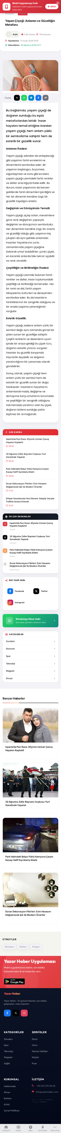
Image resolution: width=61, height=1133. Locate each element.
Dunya (9, 678)
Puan (34, 1063)
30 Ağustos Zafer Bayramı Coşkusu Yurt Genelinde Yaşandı (26, 455)
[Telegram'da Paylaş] (31, 98)
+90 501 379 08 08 (45, 1085)
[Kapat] (58, 3)
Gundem (10, 641)
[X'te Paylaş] (17, 98)
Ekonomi (10, 648)
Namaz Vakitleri (40, 1051)
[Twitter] (15, 1013)
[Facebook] (7, 1013)
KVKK (7, 1104)
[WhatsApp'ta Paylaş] (24, 98)
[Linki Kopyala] (45, 98)
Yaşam (22, 13)
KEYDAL (49, 1100)
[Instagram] (24, 1013)
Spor (8, 656)
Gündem (8, 1039)
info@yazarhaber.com (47, 1091)
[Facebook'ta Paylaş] (38, 98)
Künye (7, 1092)
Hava (34, 1045)
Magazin (10, 671)
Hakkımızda (10, 1086)
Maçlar (35, 1057)
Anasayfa (9, 13)
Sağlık (7, 1063)
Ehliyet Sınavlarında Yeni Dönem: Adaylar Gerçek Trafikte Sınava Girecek (30, 500)
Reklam (8, 1098)
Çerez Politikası (11, 1110)
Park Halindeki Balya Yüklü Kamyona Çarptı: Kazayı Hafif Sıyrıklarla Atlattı (27, 470)
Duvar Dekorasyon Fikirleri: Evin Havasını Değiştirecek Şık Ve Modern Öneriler (26, 485)
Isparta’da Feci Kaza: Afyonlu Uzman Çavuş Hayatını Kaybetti (27, 441)
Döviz (34, 1039)
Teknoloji (10, 663)
